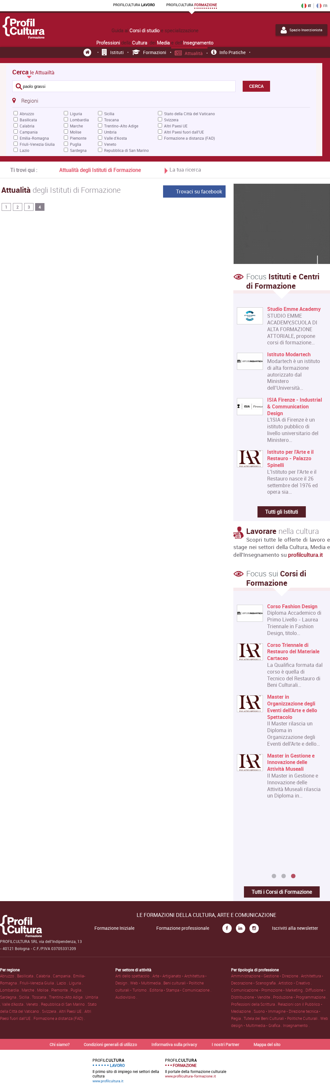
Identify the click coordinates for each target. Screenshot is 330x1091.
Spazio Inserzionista (305, 30)
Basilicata (28, 119)
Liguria (76, 113)
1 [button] (274, 876)
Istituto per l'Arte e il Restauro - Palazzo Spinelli (290, 459)
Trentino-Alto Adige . (67, 997)
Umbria (110, 132)
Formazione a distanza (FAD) (189, 138)
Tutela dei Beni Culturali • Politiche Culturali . (282, 1018)
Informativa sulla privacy (174, 1044)
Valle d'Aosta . (14, 1004)
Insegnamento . (296, 1025)
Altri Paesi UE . (71, 1011)
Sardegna (78, 150)
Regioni (29, 100)
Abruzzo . (8, 975)
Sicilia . (25, 997)
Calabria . (44, 975)
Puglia (75, 144)
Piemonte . (61, 990)
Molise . (44, 990)
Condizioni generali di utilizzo (110, 1044)
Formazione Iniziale (114, 928)
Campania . (63, 975)
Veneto (110, 144)
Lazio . (63, 982)
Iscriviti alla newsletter (295, 928)
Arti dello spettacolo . (133, 975)
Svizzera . (50, 1011)
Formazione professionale (182, 928)
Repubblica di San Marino (126, 150)
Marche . (29, 990)
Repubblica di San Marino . (64, 1004)
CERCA (256, 86)
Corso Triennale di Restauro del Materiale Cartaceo (293, 652)
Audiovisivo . (126, 997)
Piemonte (78, 138)
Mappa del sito (267, 1044)
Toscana (111, 119)
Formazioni (154, 52)
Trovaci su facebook (199, 191)
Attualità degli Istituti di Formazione (100, 169)
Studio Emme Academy (294, 309)
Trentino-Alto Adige (121, 125)
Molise (75, 132)
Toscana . (40, 997)
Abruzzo (27, 113)
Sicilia (109, 113)
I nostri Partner (225, 1044)
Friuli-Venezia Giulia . (38, 982)
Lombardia (79, 119)
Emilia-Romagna (34, 138)
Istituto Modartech (289, 354)
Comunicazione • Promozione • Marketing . (268, 990)
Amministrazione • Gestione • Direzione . (266, 975)
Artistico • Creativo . (295, 982)
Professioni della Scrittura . (254, 1004)
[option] (280, 704)
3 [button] (293, 876)
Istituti (117, 52)
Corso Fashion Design (292, 606)
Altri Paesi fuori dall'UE (184, 132)
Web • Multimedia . (146, 982)
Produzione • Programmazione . (300, 997)
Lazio (24, 150)
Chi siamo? (60, 1044)
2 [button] (283, 876)
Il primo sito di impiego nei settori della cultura (125, 1070)
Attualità (194, 53)
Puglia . (77, 990)
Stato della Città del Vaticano (189, 113)
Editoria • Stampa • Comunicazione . (180, 990)
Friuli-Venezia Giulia (37, 144)
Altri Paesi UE (176, 125)
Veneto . (33, 1004)
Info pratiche (232, 52)
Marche (76, 125)
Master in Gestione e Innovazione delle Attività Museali (291, 762)
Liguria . (76, 982)
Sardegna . (9, 997)
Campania (29, 132)
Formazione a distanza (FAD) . (59, 1018)
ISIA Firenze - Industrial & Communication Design (294, 406)
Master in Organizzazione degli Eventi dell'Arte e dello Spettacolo (292, 707)
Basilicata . (26, 975)
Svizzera (171, 119)
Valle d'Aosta (115, 138)
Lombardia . (11, 990)
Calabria (27, 125)
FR (325, 6)
